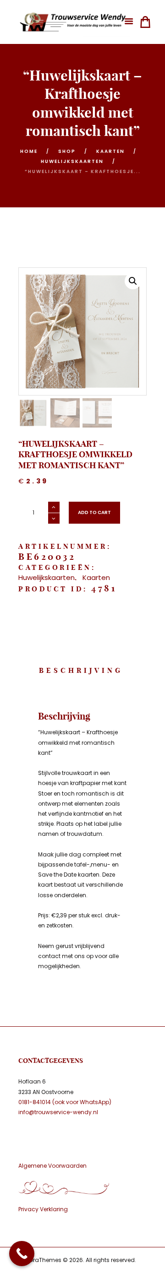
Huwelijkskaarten (72, 161)
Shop (67, 151)
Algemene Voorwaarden (52, 1166)
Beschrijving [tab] (81, 670)
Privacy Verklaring (43, 1209)
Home (29, 151)
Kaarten (110, 151)
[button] (133, 281)
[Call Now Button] (21, 1253)
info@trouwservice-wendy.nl (58, 1112)
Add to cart (94, 512)
